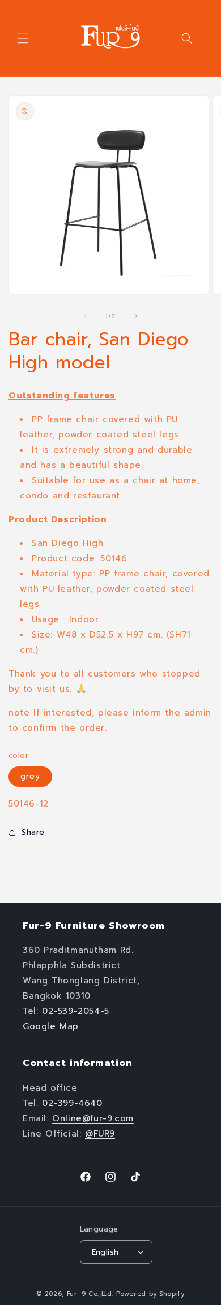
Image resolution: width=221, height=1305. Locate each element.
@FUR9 (100, 1134)
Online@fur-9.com (93, 1118)
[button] (22, 38)
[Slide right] (135, 316)
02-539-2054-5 (75, 1011)
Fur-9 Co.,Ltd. (90, 1294)
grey (30, 776)
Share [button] (33, 832)
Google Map (51, 1026)
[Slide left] (85, 316)
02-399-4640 (72, 1103)
